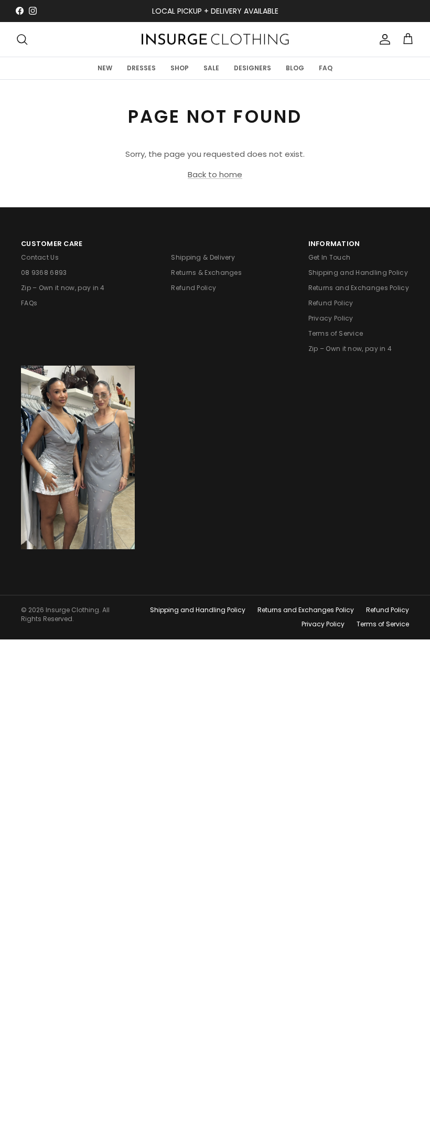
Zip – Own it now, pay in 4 (63, 287)
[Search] (22, 39)
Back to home (215, 174)
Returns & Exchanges (206, 272)
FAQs (29, 302)
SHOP (179, 67)
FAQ (325, 67)
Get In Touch (329, 257)
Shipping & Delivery (203, 257)
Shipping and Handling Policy (358, 272)
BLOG (295, 67)
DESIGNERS (252, 67)
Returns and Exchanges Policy (358, 287)
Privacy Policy (330, 318)
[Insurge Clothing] (215, 39)
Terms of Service (335, 333)
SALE (211, 67)
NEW (105, 67)
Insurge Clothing (72, 609)
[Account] (382, 39)
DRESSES (141, 67)
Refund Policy (193, 287)
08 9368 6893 (44, 272)
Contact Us (40, 257)
